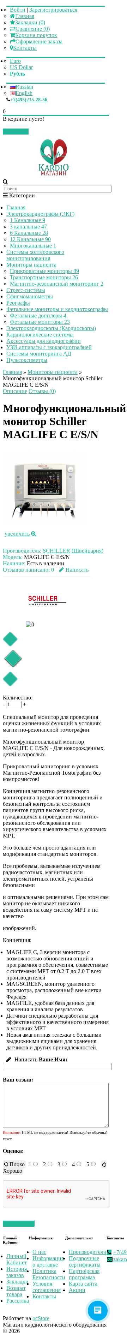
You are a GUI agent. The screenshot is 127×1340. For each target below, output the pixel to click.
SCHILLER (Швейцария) (73, 551)
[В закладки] (10, 639)
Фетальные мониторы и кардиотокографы (57, 309)
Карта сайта (83, 1284)
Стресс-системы (25, 290)
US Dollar (21, 67)
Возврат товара (16, 1291)
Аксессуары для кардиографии (43, 341)
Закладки (17, 1282)
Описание (15, 391)
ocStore (40, 1318)
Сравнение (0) (33, 29)
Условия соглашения (46, 1287)
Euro (15, 61)
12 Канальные (30, 239)
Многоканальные (33, 246)
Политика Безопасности (48, 1274)
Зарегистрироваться (53, 10)
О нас (39, 1252)
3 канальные (28, 227)
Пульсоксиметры (26, 360)
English (24, 93)
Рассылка (17, 1301)
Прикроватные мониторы (44, 271)
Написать (77, 570)
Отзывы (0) (42, 391)
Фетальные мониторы (40, 322)
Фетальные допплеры (38, 315)
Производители (88, 1252)
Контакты (25, 48)
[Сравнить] (10, 679)
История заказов (16, 1272)
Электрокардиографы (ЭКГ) (40, 214)
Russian (24, 87)
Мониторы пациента (31, 265)
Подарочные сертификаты (85, 1261)
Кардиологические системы (40, 335)
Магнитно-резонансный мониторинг (56, 284)
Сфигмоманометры (29, 296)
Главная (24, 16)
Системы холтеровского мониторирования (35, 255)
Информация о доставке (48, 1261)
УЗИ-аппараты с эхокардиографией (49, 347)
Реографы (18, 303)
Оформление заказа (39, 41)
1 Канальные (27, 220)
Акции (77, 1290)
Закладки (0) (30, 22)
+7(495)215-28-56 (28, 99)
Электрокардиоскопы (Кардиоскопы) (51, 328)
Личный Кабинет (16, 1259)
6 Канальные (29, 233)
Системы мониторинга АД (38, 354)
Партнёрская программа (84, 1274)
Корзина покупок (36, 35)
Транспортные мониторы (44, 277)
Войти (17, 10)
